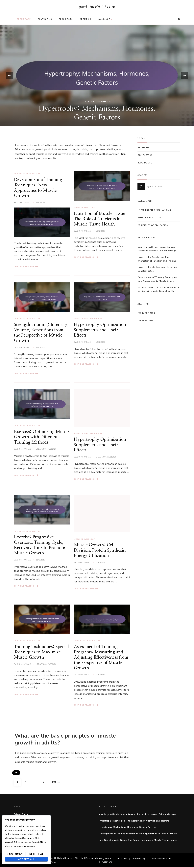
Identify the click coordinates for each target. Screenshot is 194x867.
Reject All (37, 854)
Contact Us (45, 19)
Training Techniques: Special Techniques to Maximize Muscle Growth (41, 652)
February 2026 (146, 313)
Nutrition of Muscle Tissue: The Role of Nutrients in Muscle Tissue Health (100, 218)
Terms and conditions (161, 858)
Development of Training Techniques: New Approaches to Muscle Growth (157, 279)
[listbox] (97, 75)
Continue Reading (24, 266)
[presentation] (9, 75)
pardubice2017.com (97, 7)
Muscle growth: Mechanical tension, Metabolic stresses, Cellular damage (156, 249)
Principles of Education (27, 174)
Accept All (26, 859)
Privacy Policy (21, 814)
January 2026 (145, 320)
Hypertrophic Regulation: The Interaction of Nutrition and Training (156, 259)
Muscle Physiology (84, 208)
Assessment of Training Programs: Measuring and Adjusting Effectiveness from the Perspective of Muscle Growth (101, 657)
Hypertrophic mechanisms (97, 101)
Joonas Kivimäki (23, 202)
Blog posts (66, 19)
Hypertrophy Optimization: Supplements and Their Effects (101, 330)
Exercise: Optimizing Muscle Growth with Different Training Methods (41, 437)
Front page (24, 19)
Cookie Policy (138, 858)
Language (104, 19)
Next (53, 782)
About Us (85, 19)
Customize (15, 854)
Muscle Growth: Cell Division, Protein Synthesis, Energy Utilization (100, 550)
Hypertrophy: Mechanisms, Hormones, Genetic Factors (157, 269)
